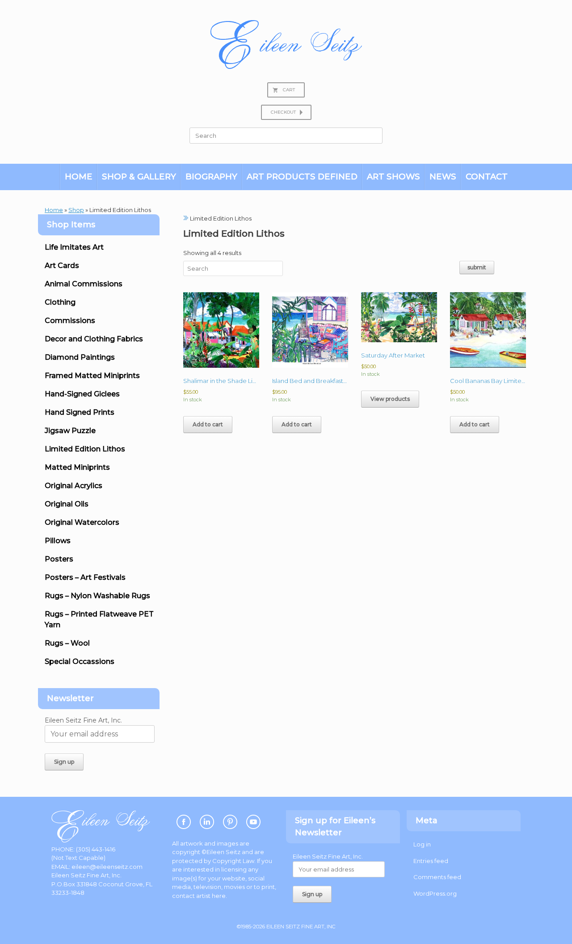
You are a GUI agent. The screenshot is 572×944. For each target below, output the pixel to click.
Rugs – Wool (67, 643)
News (442, 176)
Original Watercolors (82, 522)
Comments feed (437, 876)
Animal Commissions (83, 284)
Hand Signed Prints (79, 412)
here (219, 895)
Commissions (70, 320)
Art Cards (62, 265)
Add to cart (208, 424)
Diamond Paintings (80, 357)
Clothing (60, 302)
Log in (422, 844)
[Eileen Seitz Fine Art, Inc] (286, 44)
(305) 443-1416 (95, 849)
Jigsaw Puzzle (70, 430)
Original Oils (66, 504)
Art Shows (393, 176)
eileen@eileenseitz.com (107, 866)
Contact (487, 176)
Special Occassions (79, 661)
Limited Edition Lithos (85, 449)
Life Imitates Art (74, 247)
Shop (76, 209)
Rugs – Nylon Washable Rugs (97, 595)
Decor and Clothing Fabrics (94, 339)
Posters (59, 559)
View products (390, 398)
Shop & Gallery (139, 176)
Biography (211, 176)
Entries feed (430, 860)
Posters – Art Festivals (85, 577)
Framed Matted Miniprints (92, 375)
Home (79, 176)
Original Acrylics (73, 485)
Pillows (58, 540)
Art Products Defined (302, 176)
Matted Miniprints (77, 467)
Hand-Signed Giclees (82, 394)
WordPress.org (435, 893)
